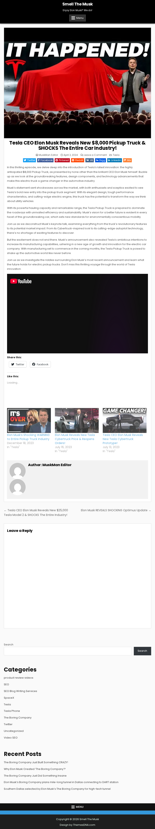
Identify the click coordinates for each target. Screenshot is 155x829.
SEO (6, 684)
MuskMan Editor (48, 155)
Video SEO (11, 738)
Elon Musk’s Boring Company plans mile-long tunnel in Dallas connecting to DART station (61, 782)
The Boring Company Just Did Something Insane (35, 776)
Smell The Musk (77, 4)
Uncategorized (14, 731)
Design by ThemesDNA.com (77, 825)
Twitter (31, 160)
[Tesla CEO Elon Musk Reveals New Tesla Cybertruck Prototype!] (125, 420)
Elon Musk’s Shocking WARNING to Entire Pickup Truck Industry (28, 437)
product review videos (18, 678)
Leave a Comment (95, 155)
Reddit (79, 160)
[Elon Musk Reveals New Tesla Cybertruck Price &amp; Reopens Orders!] (77, 420)
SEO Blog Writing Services (20, 691)
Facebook (47, 160)
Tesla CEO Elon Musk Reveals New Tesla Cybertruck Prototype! (123, 439)
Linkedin (116, 160)
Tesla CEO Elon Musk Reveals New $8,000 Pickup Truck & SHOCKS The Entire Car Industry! (77, 145)
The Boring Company (17, 718)
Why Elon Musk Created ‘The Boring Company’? (35, 769)
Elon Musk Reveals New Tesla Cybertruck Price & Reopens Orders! (75, 439)
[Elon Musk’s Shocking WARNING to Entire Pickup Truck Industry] (29, 420)
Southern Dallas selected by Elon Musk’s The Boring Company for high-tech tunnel (57, 789)
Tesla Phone (12, 711)
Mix (129, 160)
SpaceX (9, 698)
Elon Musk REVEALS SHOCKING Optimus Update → (116, 510)
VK (91, 160)
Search (8, 644)
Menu (80, 18)
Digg (102, 160)
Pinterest (64, 160)
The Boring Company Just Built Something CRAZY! (36, 762)
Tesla (116, 155)
